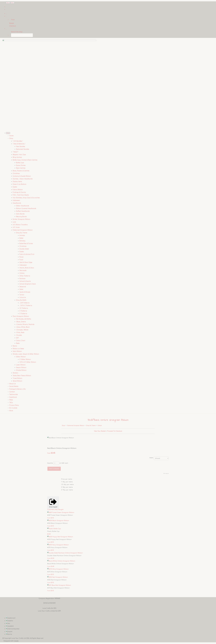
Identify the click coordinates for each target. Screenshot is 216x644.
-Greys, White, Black (23, 327)
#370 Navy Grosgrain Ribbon (57, 547)
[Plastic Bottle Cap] (54, 528)
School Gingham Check (27, 284)
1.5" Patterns (23, 308)
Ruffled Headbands (23, 211)
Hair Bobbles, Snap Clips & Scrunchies (26, 197)
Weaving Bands (21, 216)
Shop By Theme (21, 232)
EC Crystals (13, 408)
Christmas (16, 173)
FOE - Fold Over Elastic (21, 195)
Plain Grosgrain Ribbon (21, 316)
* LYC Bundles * (18, 141)
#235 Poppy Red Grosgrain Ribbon (59, 539)
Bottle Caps (20, 162)
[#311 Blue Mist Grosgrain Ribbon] (59, 585)
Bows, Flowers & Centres (21, 170)
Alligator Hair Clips (19, 154)
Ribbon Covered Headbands (26, 208)
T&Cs (11, 402)
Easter (15, 187)
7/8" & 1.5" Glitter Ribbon (27, 362)
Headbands (17, 203)
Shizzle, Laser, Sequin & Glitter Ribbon (26, 354)
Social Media (13, 386)
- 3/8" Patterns (24, 303)
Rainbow (22, 278)
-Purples (19, 335)
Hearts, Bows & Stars (26, 268)
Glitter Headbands (22, 206)
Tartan (21, 294)
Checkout (12, 26)
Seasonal (22, 286)
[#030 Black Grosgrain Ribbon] (58, 520)
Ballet (21, 238)
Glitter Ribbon (21, 356)
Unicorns (22, 297)
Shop (11, 138)
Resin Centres (20, 168)
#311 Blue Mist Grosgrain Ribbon (58, 588)
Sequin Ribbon (21, 367)
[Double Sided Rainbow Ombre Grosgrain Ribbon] (65, 553)
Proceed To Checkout (114, 431)
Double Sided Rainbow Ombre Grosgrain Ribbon (64, 555)
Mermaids (22, 270)
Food (21, 259)
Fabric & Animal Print (26, 254)
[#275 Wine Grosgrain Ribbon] (58, 569)
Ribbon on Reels (18, 348)
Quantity (50, 463)
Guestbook (13, 397)
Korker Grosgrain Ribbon (21, 219)
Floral (21, 257)
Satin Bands (20, 214)
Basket (11, 23)
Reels (18, 343)
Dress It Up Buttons (19, 184)
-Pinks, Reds (20, 332)
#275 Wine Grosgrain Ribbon (57, 572)
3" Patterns (23, 313)
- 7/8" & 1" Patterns (25, 305)
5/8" (17, 338)
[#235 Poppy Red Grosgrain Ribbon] (60, 537)
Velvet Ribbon (17, 381)
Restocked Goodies (22, 149)
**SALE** (15, 152)
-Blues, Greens (21, 321)
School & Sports (25, 281)
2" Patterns (23, 311)
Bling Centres (17, 157)
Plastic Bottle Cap (53, 531)
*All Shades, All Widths (23, 319)
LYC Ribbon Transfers (20, 224)
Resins (15, 346)
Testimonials (13, 394)
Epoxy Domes (21, 165)
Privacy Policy (14, 405)
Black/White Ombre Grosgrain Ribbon (60, 563)
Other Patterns (24, 276)
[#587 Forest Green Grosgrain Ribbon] (60, 512)
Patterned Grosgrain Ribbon (23, 230)
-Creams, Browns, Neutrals (25, 324)
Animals (22, 235)
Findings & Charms (19, 192)
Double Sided (24, 249)
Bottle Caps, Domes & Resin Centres (25, 160)
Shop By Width (21, 300)
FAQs (11, 400)
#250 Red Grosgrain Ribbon (56, 580)
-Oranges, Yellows (22, 330)
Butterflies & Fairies (26, 243)
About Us (12, 383)
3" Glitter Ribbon (25, 359)
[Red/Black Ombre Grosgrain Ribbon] (50, 443)
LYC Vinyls (16, 227)
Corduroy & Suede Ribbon (22, 176)
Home (11, 135)
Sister (21, 289)
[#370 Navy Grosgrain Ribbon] (58, 545)
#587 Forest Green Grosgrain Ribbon (60, 515)
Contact (12, 391)
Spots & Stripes (24, 292)
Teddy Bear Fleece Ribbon (22, 375)
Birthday (22, 241)
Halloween (16, 200)
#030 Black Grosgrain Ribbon (57, 523)
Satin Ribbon (17, 351)
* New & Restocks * (19, 144)
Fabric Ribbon (18, 189)
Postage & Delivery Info (17, 389)
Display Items (17, 181)
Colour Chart (20, 340)
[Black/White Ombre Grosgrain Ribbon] (61, 561)
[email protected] (49, 603)
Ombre (21, 273)
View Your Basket (100, 431)
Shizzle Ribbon (21, 370)
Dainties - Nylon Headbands (23, 179)
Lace (14, 222)
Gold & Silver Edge (25, 262)
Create (16, 641)
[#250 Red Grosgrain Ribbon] (57, 577)
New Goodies (20, 146)
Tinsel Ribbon (17, 378)
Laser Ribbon (20, 365)
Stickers (15, 373)
